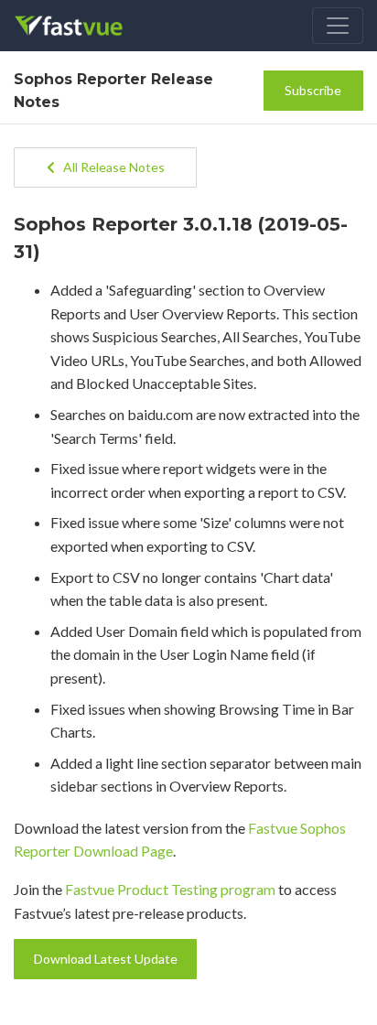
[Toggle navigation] (337, 25)
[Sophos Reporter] (81, 26)
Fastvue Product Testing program (170, 889)
